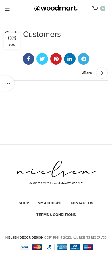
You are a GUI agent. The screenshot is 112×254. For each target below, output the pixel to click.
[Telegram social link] (83, 59)
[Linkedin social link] (70, 59)
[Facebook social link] (28, 59)
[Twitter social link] (42, 59)
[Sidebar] (7, 83)
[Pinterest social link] (56, 59)
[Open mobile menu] (7, 8)
